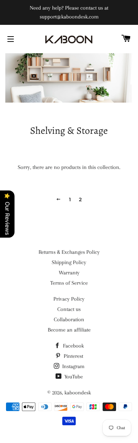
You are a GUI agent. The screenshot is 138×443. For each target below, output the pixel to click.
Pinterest (72, 356)
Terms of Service (69, 283)
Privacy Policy (69, 299)
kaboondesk (77, 392)
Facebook (73, 346)
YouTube (73, 376)
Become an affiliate (69, 330)
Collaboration (69, 319)
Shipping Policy (69, 262)
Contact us (69, 309)
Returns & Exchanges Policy (69, 252)
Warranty (69, 272)
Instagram (73, 366)
